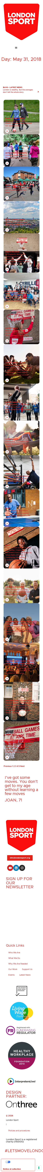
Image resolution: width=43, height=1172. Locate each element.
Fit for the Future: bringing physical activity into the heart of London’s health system (17, 592)
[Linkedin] (16, 868)
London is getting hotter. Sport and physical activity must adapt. (18, 190)
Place (22, 291)
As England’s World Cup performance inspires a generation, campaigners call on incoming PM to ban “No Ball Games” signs (18, 259)
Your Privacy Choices (20, 1162)
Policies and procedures (19, 1131)
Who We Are (14, 953)
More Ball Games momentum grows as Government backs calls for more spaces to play (17, 333)
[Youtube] (10, 868)
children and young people (19, 622)
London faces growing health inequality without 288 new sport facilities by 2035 (17, 478)
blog (5, 87)
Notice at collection (12, 1169)
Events (11, 975)
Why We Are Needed (18, 964)
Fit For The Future (14, 587)
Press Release (12, 252)
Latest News (16, 87)
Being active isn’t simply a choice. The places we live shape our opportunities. (18, 123)
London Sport (12, 1120)
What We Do (14, 958)
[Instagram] (22, 868)
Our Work (12, 969)
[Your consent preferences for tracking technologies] (39, 1167)
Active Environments (16, 153)
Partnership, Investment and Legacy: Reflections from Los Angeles (17, 444)
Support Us (27, 969)
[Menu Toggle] (21, 48)
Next (22, 766)
